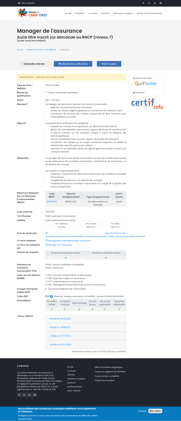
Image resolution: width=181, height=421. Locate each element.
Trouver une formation (104, 380)
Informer (105, 13)
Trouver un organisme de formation (110, 371)
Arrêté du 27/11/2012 (60, 335)
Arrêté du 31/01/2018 (60, 344)
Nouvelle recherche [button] (35, 64)
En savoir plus (25, 418)
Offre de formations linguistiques (109, 367)
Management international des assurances (69, 240)
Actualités (79, 13)
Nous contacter (74, 390)
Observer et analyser (76, 378)
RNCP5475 (52, 201)
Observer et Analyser (123, 13)
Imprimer (140, 92)
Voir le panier (109, 64)
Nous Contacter (26, 3)
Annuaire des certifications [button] (74, 64)
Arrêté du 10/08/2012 (60, 327)
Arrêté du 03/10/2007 (60, 318)
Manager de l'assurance (59, 244)
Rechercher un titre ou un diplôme (41, 49)
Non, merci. (155, 411)
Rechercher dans (143, 78)
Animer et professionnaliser (149, 13)
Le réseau (93, 13)
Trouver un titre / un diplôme (107, 376)
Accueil (68, 13)
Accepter (142, 411)
